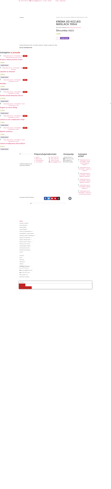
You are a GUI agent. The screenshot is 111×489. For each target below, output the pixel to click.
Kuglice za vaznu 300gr (8, 107)
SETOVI (21, 252)
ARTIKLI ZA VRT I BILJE (25, 243)
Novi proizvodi (67, 17)
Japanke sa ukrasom (7, 71)
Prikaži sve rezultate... (25, 287)
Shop (62, 17)
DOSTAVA (22, 259)
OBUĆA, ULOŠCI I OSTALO (25, 241)
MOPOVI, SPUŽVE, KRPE (25, 239)
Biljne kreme (70, 27)
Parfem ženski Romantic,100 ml (11, 95)
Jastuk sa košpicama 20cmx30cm (12, 143)
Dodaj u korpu (64, 38)
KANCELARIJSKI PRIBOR (25, 245)
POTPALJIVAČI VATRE (24, 247)
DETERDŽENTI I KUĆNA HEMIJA (27, 233)
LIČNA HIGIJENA (23, 229)
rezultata (22, 285)
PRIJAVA (21, 263)
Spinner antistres (6, 131)
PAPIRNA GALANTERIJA (25, 249)
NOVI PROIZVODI (23, 225)
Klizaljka (3, 83)
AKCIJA (21, 221)
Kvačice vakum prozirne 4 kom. (11, 59)
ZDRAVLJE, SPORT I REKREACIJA (27, 235)
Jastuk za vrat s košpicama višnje (12, 119)
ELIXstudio (31, 197)
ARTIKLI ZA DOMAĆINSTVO (26, 231)
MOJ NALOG (22, 261)
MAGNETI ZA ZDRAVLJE (25, 237)
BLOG (21, 257)
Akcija (25, 55)
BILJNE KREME (23, 227)
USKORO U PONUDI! (24, 223)
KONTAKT (22, 255)
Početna (58, 17)
